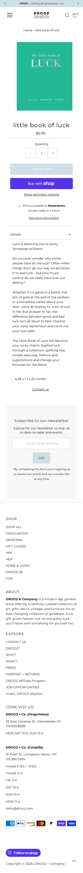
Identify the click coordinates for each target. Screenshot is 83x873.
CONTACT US (16, 642)
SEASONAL (14, 540)
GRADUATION (17, 533)
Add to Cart (41, 169)
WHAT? (11, 661)
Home (28, 30)
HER (9, 559)
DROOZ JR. (14, 572)
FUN (9, 578)
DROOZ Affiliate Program (26, 681)
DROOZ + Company (49, 863)
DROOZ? (13, 648)
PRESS (11, 667)
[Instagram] (13, 843)
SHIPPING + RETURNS (23, 674)
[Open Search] (67, 15)
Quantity (41, 144)
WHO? (11, 655)
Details (15, 234)
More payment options (41, 194)
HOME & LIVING (18, 565)
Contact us (40, 389)
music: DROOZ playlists (24, 693)
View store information (44, 218)
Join (41, 458)
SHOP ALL (14, 527)
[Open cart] (75, 15)
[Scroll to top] (74, 860)
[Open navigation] (10, 15)
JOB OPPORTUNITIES (22, 687)
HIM (9, 552)
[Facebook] (8, 843)
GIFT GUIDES (16, 546)
